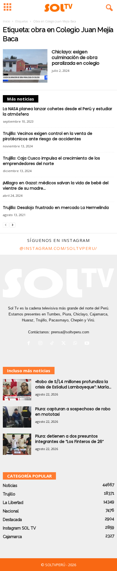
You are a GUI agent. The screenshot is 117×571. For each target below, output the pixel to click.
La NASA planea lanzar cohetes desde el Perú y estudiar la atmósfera (57, 111)
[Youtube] (87, 344)
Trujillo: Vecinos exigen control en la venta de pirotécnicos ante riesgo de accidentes (47, 136)
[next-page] (12, 225)
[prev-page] (6, 225)
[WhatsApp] (76, 344)
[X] (65, 344)
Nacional (11, 511)
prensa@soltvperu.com (70, 332)
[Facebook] (30, 344)
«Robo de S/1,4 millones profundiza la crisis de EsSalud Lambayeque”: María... (73, 384)
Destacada (12, 519)
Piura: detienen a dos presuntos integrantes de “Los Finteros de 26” (69, 438)
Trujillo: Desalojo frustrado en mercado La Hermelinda (56, 207)
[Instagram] (41, 344)
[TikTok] (53, 344)
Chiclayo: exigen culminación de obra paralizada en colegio (75, 57)
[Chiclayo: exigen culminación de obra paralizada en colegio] (25, 66)
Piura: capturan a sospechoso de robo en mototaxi (72, 411)
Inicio (6, 21)
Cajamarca (12, 536)
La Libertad (13, 502)
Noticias (10, 485)
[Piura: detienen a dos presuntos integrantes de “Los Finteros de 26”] (17, 444)
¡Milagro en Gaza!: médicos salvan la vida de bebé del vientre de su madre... (55, 185)
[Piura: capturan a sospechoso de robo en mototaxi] (17, 417)
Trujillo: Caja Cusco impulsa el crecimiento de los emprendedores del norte (51, 160)
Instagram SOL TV (19, 528)
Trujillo (9, 494)
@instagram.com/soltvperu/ (58, 248)
